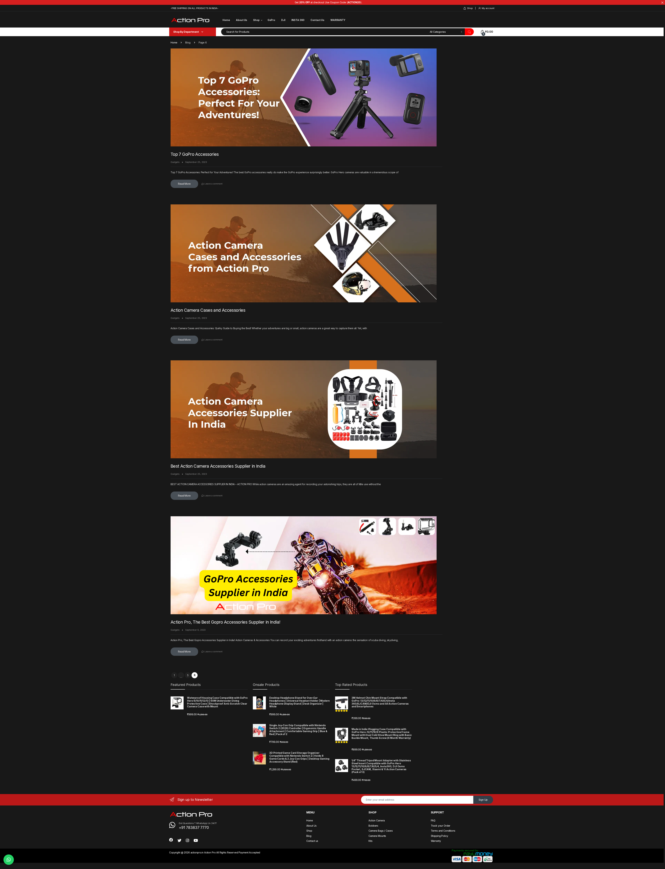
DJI (283, 20)
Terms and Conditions (443, 830)
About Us (241, 20)
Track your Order (440, 825)
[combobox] (324, 31)
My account (488, 8)
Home (226, 20)
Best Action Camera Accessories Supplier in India (218, 466)
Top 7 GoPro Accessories (195, 154)
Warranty (436, 840)
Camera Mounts (377, 835)
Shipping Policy (439, 835)
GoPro (271, 20)
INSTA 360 (298, 20)
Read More (184, 183)
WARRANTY (337, 20)
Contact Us (317, 20)
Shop (470, 8)
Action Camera (377, 820)
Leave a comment (214, 183)
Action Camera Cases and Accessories (208, 310)
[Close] (662, 2)
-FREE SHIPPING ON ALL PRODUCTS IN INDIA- (194, 8)
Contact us (312, 840)
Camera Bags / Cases (381, 830)
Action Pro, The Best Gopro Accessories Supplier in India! (225, 622)
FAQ (433, 820)
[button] (8, 859)
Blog (308, 835)
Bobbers (373, 825)
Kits (370, 840)
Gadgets (175, 162)
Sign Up (483, 799)
